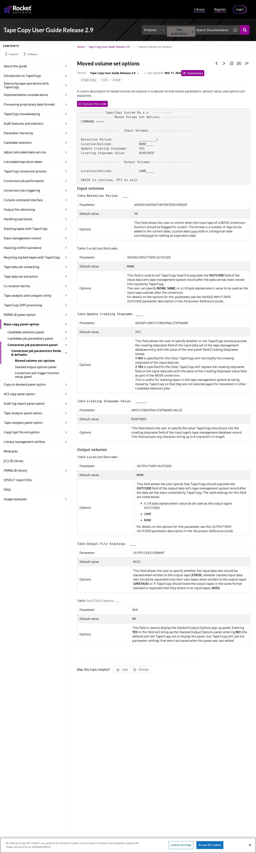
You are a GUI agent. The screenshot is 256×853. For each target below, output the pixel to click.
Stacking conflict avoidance (22, 248)
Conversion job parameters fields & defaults (36, 352)
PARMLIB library (15, 470)
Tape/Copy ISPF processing (23, 305)
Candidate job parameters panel (30, 338)
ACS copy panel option (19, 394)
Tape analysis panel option (23, 413)
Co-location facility (17, 286)
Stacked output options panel (35, 367)
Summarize (195, 73)
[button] (192, 31)
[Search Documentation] (244, 30)
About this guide (15, 66)
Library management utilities (24, 442)
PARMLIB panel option (20, 315)
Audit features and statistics (23, 123)
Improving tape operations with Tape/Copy (26, 85)
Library (199, 9)
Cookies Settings (181, 844)
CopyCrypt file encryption (22, 432)
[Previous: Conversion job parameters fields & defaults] (216, 63)
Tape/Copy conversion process (25, 171)
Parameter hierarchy (18, 133)
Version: (82, 73)
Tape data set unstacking (21, 267)
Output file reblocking (19, 209)
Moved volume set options (35, 361)
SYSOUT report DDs (18, 480)
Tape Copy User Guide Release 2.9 (109, 46)
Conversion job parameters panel (32, 345)
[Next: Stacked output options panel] (224, 63)
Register (220, 9)
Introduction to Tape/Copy (22, 76)
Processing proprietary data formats (29, 104)
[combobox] (198, 30)
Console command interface (23, 200)
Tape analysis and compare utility (27, 296)
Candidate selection (17, 143)
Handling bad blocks (18, 219)
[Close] (250, 845)
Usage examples (15, 499)
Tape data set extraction (21, 276)
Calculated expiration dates (23, 162)
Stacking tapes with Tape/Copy (25, 229)
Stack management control (22, 238)
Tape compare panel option (23, 423)
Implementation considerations (26, 95)
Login (240, 9)
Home (81, 46)
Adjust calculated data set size (25, 152)
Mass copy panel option (21, 324)
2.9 (105, 80)
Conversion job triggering (22, 190)
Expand (13, 54)
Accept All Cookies (209, 844)
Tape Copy (89, 80)
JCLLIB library (13, 461)
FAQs (7, 490)
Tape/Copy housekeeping (22, 114)
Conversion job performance (24, 181)
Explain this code (94, 104)
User (117, 80)
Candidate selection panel (25, 332)
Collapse (32, 54)
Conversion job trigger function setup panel (37, 375)
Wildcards (11, 451)
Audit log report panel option (24, 403)
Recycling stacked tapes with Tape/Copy (32, 257)
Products (150, 30)
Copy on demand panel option (25, 384)
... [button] (134, 46)
